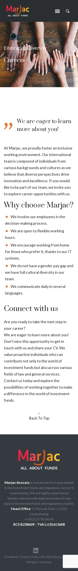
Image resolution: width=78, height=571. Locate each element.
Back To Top (39, 418)
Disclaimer (12, 557)
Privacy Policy (30, 557)
